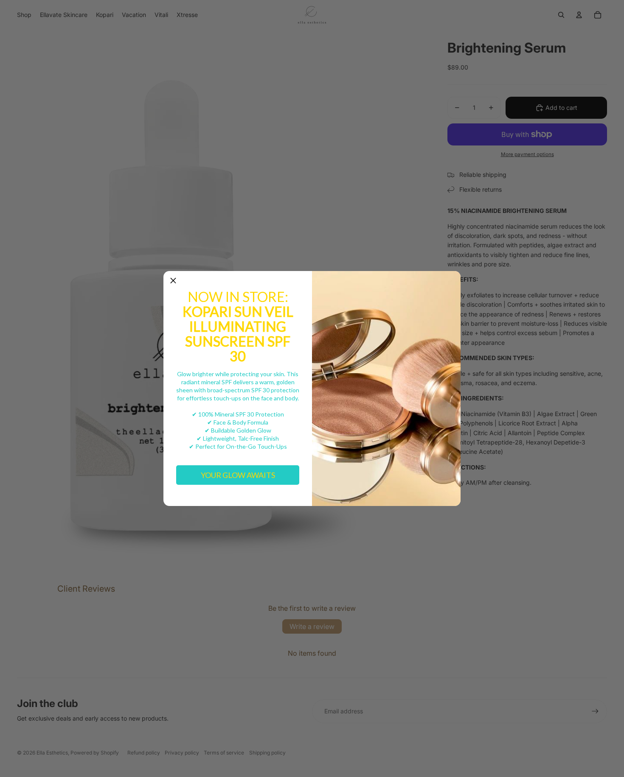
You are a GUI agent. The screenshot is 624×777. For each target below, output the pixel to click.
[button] (173, 280)
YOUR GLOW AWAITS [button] (238, 475)
